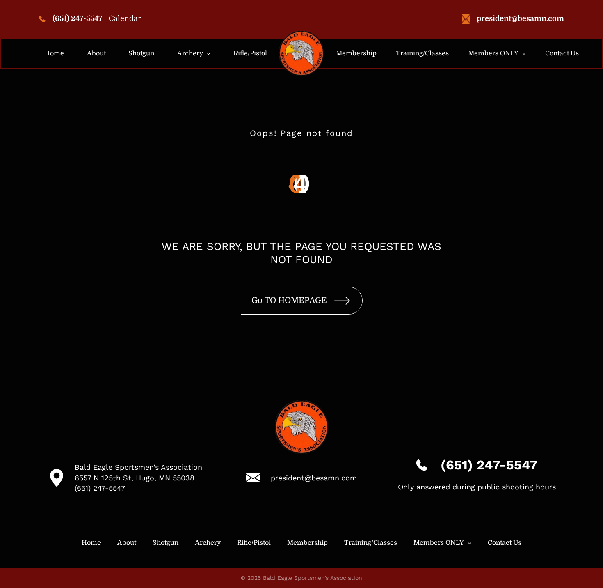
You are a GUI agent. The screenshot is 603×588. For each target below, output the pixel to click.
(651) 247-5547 (78, 18)
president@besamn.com (520, 18)
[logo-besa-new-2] (301, 34)
